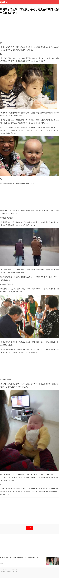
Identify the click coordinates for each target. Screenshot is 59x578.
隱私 (14, 571)
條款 (11, 571)
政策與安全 (7, 571)
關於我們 (3, 571)
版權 (16, 571)
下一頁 (29, 527)
